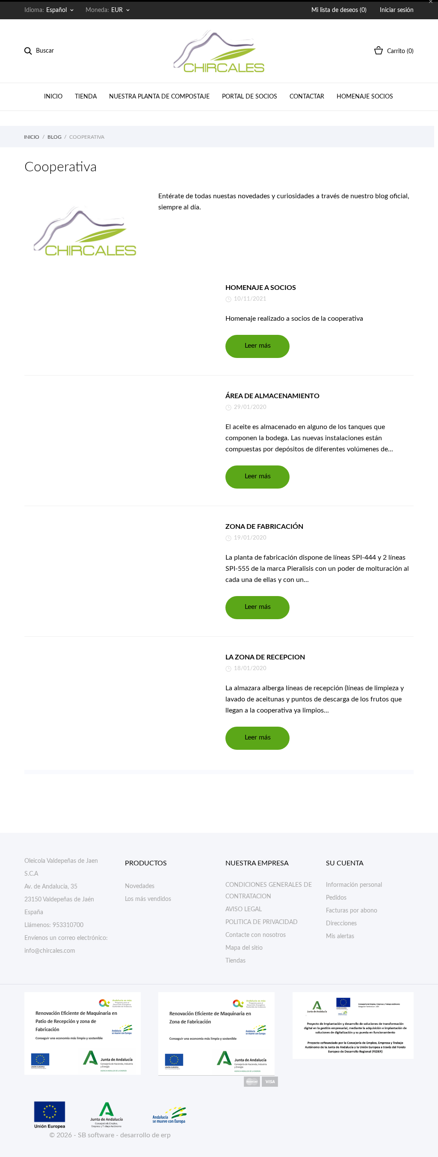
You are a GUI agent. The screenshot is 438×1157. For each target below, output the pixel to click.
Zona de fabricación (264, 526)
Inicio (53, 97)
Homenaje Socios (365, 97)
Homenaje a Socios (260, 287)
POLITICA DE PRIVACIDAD (261, 922)
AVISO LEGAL (243, 909)
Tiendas (235, 961)
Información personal (354, 885)
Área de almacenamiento (272, 396)
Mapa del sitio (244, 948)
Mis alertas (340, 936)
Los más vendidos (148, 899)
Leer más (258, 345)
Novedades (139, 886)
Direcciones (341, 924)
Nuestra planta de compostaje (159, 97)
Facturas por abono (351, 911)
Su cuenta (345, 863)
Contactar (307, 97)
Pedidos (336, 898)
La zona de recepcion (265, 657)
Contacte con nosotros (255, 935)
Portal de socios (249, 97)
